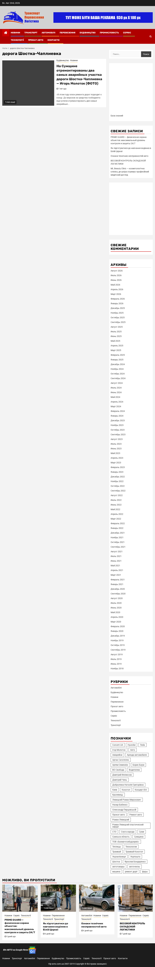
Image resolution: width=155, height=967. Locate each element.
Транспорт (30, 32)
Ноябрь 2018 (117, 668)
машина (116, 871)
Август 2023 (117, 439)
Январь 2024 (117, 416)
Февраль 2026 (118, 299)
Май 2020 (115, 612)
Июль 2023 (116, 444)
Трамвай (116, 851)
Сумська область (121, 837)
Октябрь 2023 (118, 430)
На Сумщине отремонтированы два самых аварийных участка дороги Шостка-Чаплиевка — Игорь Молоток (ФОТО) (79, 74)
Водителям (134, 770)
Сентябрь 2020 (118, 593)
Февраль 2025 (118, 355)
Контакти (53, 40)
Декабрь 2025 (118, 308)
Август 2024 (117, 383)
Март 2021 (116, 575)
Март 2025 (116, 350)
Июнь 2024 (116, 392)
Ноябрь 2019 (117, 640)
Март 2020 (116, 622)
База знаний (117, 115)
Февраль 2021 (118, 579)
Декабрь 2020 (118, 589)
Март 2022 (116, 519)
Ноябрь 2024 (117, 369)
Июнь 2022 (116, 505)
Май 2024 (115, 397)
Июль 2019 (116, 659)
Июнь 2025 (116, 336)
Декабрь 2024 (118, 364)
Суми (141, 832)
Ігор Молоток (119, 750)
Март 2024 (116, 406)
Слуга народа (127, 832)
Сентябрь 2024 (118, 378)
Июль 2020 (116, 603)
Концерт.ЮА (141, 790)
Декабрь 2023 (118, 420)
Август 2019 (117, 654)
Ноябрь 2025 (117, 313)
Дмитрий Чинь (119, 780)
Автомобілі (48, 32)
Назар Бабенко (119, 804)
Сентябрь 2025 (118, 322)
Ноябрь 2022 (117, 481)
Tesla (142, 745)
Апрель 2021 (117, 570)
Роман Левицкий (120, 819)
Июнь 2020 (116, 607)
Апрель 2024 (117, 402)
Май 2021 (115, 565)
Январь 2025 (117, 359)
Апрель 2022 (117, 514)
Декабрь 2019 (118, 636)
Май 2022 (115, 509)
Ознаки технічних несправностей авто (129, 156)
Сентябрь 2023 (118, 434)
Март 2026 (116, 294)
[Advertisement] (131, 90)
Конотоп (126, 790)
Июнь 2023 (116, 448)
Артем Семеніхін (120, 765)
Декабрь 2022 (118, 476)
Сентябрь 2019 (118, 650)
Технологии (131, 846)
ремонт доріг (131, 871)
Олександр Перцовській (124, 809)
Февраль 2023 (118, 467)
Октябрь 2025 (118, 317)
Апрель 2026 (117, 289)
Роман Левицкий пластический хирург (127, 825)
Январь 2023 (117, 472)
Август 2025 (117, 327)
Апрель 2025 (117, 345)
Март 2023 (116, 462)
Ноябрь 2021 (117, 537)
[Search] (150, 36)
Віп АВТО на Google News (16, 950)
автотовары (118, 866)
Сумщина (138, 837)
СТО (114, 832)
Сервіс (127, 32)
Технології (17, 40)
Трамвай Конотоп (134, 851)
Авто (132, 750)
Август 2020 (117, 598)
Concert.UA (117, 745)
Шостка (116, 861)
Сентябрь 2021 (118, 547)
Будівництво (88, 32)
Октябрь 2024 (118, 373)
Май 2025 (115, 341)
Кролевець (117, 795)
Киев (114, 790)
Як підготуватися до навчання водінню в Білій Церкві (55, 926)
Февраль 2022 (118, 523)
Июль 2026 (116, 275)
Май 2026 (115, 285)
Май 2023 (115, 453)
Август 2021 (117, 551)
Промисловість (109, 32)
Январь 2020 (117, 631)
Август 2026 (117, 270)
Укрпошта (135, 856)
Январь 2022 (117, 528)
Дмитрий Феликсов (122, 775)
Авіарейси (117, 755)
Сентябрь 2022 (118, 490)
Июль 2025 (116, 331)
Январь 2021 (117, 584)
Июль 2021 (116, 556)
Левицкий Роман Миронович (126, 800)
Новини (15, 32)
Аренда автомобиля (137, 755)
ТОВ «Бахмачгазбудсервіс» (125, 841)
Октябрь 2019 (118, 645)
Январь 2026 (117, 303)
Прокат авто (35, 40)
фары (145, 871)
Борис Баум (138, 765)
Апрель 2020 (117, 617)
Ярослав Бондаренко (135, 861)
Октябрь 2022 (118, 486)
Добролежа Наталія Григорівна (128, 785)
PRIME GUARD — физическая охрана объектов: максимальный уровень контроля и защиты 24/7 (129, 140)
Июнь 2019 (116, 664)
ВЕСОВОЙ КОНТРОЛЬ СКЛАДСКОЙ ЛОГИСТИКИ (132, 926)
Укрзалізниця (119, 856)
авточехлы (134, 866)
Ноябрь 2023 (117, 425)
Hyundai (131, 745)
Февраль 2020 (118, 626)
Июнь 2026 (116, 280)
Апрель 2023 (117, 458)
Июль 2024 (116, 387)
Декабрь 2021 (118, 533)
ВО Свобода (118, 770)
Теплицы (116, 846)
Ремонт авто (135, 814)
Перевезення (67, 32)
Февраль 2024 (118, 411)
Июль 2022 (116, 500)
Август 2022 (117, 495)
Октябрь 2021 (118, 542)
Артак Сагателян (120, 760)
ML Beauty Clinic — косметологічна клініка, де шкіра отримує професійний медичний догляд (130, 171)
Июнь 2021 (116, 561)
